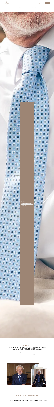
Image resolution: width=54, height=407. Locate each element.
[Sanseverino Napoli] (6, 3)
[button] (47, 3)
